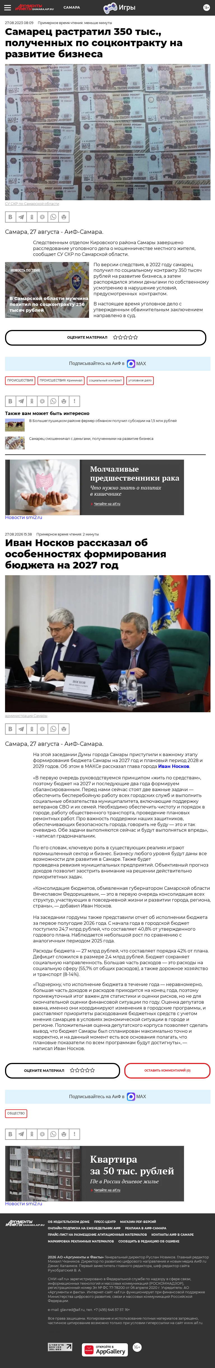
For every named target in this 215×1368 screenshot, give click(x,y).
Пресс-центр (105, 1222)
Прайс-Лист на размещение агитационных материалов (97, 1235)
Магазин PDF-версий (138, 1222)
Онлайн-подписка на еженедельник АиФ (84, 1228)
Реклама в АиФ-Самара (145, 1228)
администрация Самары (26, 716)
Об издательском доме (69, 1222)
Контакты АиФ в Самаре (172, 1235)
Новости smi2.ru (23, 517)
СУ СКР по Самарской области (32, 204)
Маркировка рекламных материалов (81, 1241)
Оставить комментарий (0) (167, 1070)
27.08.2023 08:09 (19, 23)
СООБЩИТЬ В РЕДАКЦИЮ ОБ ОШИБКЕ (148, 1241)
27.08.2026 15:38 (18, 534)
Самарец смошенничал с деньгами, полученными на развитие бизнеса (91, 439)
